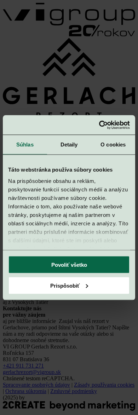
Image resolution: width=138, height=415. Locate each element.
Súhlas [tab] (25, 145)
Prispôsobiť (65, 285)
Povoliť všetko (69, 265)
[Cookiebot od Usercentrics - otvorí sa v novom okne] (99, 124)
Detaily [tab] (69, 145)
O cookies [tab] (113, 145)
